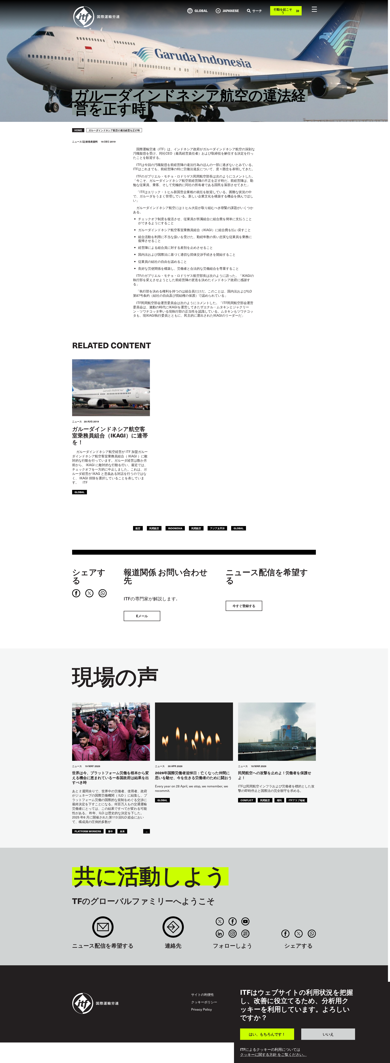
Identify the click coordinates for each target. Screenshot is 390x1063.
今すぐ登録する (244, 605)
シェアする (88, 576)
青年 (110, 831)
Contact (173, 929)
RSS (245, 934)
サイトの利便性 (202, 994)
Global (79, 492)
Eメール (142, 616)
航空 (137, 528)
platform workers (88, 831)
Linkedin (219, 934)
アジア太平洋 (217, 528)
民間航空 (154, 528)
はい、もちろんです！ (267, 1034)
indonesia (175, 528)
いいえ (328, 1034)
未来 (122, 831)
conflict (246, 800)
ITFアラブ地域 (297, 800)
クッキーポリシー (204, 1001)
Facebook (232, 921)
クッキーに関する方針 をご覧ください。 (273, 1054)
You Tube (245, 921)
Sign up (103, 929)
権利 (279, 800)
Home (78, 130)
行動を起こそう (283, 10)
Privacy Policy (201, 1009)
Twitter (219, 921)
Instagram (232, 934)
